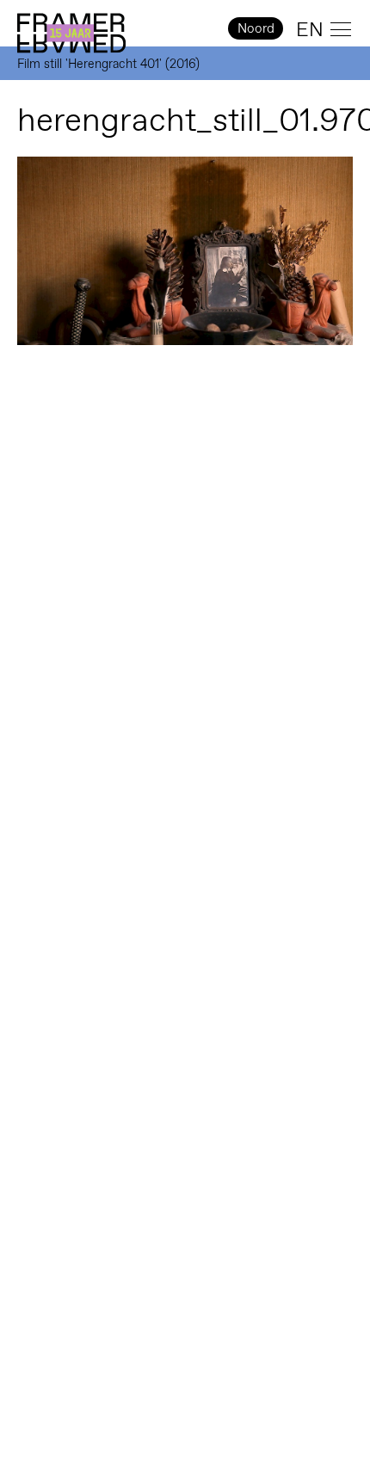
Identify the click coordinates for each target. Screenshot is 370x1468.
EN (310, 29)
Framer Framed (71, 33)
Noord (255, 28)
